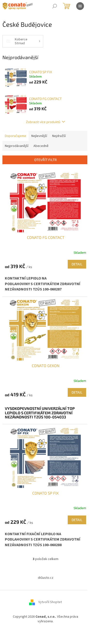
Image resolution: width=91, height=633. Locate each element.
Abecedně (41, 146)
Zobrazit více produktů (43, 122)
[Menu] (80, 6)
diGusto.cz (45, 577)
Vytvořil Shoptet (50, 602)
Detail (77, 264)
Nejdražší (59, 136)
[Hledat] (54, 6)
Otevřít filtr (45, 160)
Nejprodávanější (16, 146)
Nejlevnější (39, 136)
